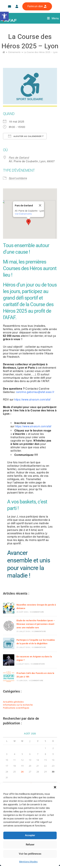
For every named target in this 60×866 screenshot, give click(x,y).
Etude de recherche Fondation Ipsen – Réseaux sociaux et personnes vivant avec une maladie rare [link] (35, 624)
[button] (55, 787)
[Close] (40, 205)
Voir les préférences (30, 853)
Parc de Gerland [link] (19, 157)
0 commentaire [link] (37, 612)
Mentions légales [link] (28, 861)
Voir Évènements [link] (23, 214)
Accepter (30, 835)
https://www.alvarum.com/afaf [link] (32, 399)
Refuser (30, 844)
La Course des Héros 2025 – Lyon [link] (41, 52)
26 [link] (22, 771)
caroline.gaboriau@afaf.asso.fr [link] (35, 392)
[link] (4, 16)
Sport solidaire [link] (18, 178)
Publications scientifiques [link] (16, 708)
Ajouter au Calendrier (27, 136)
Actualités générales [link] (13, 702)
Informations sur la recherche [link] (18, 705)
